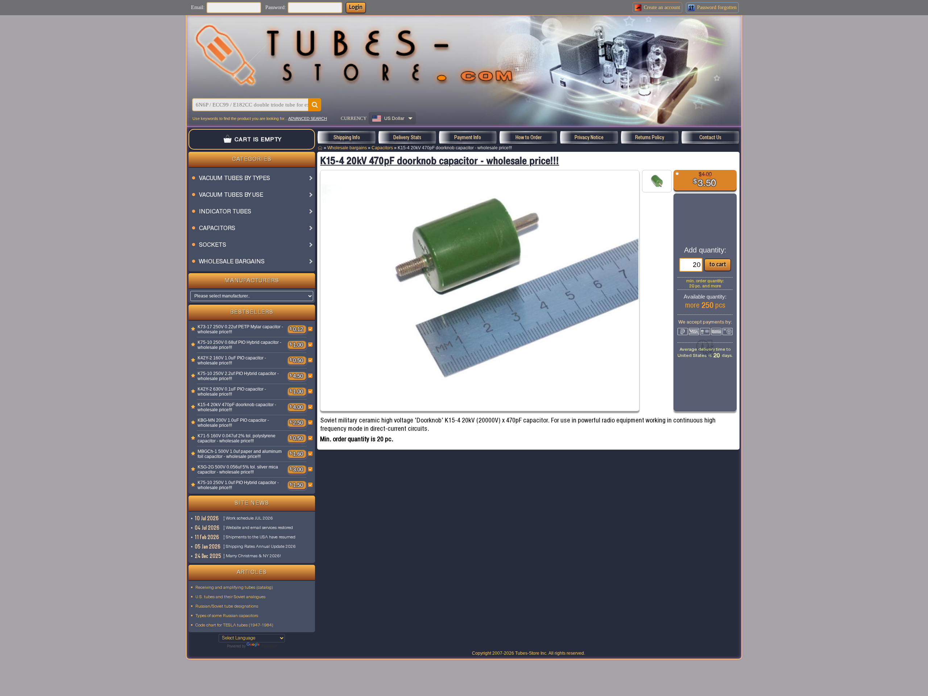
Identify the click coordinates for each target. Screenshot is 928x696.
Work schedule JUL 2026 (249, 518)
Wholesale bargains (347, 148)
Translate (269, 647)
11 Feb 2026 (207, 537)
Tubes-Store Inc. (531, 653)
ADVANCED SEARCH (307, 118)
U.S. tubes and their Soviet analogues (230, 597)
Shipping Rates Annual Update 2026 (261, 547)
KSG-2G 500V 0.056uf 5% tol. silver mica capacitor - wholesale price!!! (238, 469)
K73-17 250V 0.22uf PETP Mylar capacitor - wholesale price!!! (240, 329)
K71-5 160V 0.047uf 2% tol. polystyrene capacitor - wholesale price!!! (237, 438)
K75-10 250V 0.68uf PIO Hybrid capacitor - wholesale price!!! (239, 345)
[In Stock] (193, 329)
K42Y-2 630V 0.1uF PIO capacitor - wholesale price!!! (232, 392)
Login (355, 8)
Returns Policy (649, 137)
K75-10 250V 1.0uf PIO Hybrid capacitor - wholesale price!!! (238, 485)
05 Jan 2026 (208, 546)
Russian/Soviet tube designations (226, 606)
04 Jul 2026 (207, 528)
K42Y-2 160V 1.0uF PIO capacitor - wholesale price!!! (232, 360)
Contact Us (710, 137)
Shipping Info (346, 137)
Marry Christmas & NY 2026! (253, 556)
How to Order (528, 137)
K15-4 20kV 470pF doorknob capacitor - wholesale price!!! (237, 407)
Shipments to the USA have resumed (260, 537)
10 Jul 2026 (207, 518)
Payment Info (467, 137)
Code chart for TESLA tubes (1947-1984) (234, 625)
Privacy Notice (589, 137)
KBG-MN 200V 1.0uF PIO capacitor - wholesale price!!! (233, 423)
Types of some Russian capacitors (226, 616)
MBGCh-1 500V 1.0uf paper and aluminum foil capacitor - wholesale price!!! (240, 454)
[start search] (314, 104)
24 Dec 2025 (208, 556)
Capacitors (382, 148)
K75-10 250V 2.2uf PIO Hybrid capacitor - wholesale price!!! (238, 376)
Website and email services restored (259, 528)
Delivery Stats (407, 137)
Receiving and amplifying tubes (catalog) (234, 587)
